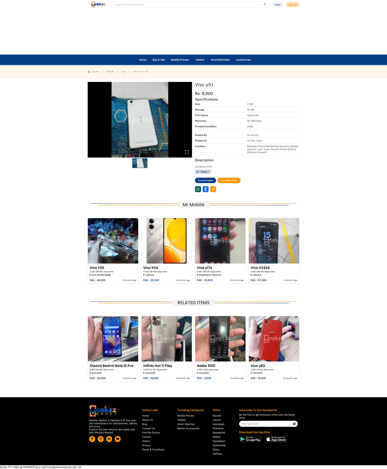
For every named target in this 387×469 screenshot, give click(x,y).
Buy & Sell (159, 60)
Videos (146, 441)
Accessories (243, 60)
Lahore (217, 419)
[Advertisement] (193, 32)
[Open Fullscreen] (187, 152)
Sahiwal (217, 453)
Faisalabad (219, 441)
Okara (216, 449)
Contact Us (148, 428)
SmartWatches (220, 60)
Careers (146, 436)
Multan (216, 436)
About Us (147, 419)
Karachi (217, 415)
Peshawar (218, 428)
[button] (140, 120)
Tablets (200, 60)
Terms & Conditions (153, 449)
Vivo (123, 71)
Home (142, 60)
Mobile (110, 71)
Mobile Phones (180, 60)
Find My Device (151, 432)
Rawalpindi (219, 432)
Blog (144, 424)
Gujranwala (219, 445)
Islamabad (218, 424)
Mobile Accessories (188, 428)
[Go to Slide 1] (139, 163)
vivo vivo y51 (140, 71)
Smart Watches (186, 424)
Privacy (146, 445)
